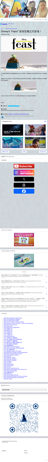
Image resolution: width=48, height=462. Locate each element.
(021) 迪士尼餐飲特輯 (9, 349)
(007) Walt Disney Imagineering (11, 327)
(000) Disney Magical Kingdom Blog (13, 318)
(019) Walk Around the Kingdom (12, 346)
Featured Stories (8, 379)
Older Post (43, 151)
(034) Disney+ (7, 367)
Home (2, 28)
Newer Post (5, 151)
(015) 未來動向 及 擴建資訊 (10, 341)
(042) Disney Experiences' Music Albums (14, 377)
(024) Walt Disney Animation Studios (13, 353)
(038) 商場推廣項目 (8, 372)
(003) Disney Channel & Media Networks (14, 322)
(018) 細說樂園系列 (8, 345)
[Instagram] (36, 19)
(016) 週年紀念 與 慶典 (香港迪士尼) (13, 342)
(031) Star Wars (8, 363)
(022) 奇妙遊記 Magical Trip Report (12, 351)
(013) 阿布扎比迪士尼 (9, 336)
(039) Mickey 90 (8, 373)
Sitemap (25, 450)
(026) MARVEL (7, 356)
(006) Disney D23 (8, 326)
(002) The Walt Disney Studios (11, 28)
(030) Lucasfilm (7, 361)
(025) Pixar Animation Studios (11, 355)
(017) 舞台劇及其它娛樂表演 (11, 344)
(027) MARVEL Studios (9, 357)
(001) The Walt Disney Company (12, 319)
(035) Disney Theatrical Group (11, 368)
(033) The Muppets (8, 365)
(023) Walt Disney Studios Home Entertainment (15, 352)
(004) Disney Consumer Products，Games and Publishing (18, 323)
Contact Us (26, 452)
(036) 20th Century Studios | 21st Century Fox (15, 369)
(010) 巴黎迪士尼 (8, 332)
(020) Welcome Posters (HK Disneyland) (14, 348)
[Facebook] (34, 19)
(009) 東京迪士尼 (8, 330)
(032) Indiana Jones (9, 364)
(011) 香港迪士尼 (8, 333)
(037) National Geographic (10, 370)
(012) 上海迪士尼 (8, 335)
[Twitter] (38, 19)
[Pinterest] (40, 19)
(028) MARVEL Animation (10, 359)
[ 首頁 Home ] (4, 450)
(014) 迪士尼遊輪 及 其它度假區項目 (13, 339)
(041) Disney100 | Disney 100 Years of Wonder (15, 376)
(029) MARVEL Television (10, 360)
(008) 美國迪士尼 (8, 329)
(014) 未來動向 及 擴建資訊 (10, 338)
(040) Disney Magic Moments (11, 375)
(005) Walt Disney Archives (10, 324)
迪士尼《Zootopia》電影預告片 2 (33, 132)
